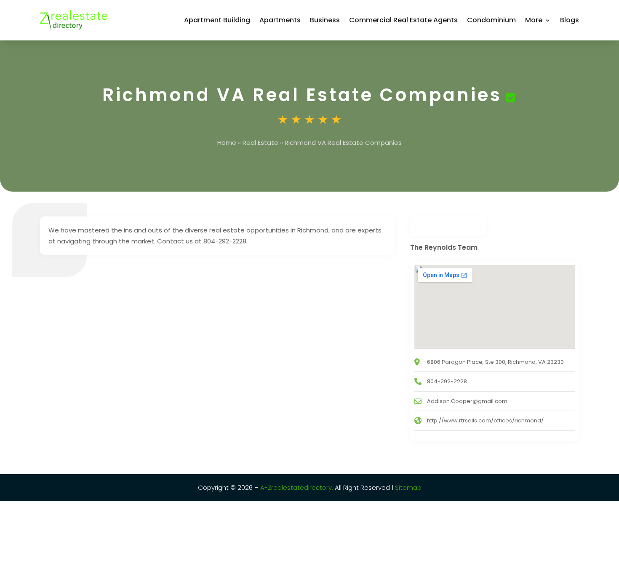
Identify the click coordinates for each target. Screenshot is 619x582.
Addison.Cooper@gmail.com (467, 401)
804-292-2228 (447, 381)
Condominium (491, 20)
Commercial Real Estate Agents (403, 20)
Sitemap (407, 487)
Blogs (569, 20)
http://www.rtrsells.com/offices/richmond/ (485, 420)
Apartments (280, 20)
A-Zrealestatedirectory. (296, 487)
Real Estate (260, 142)
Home (226, 142)
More (533, 20)
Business (325, 20)
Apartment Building (217, 20)
